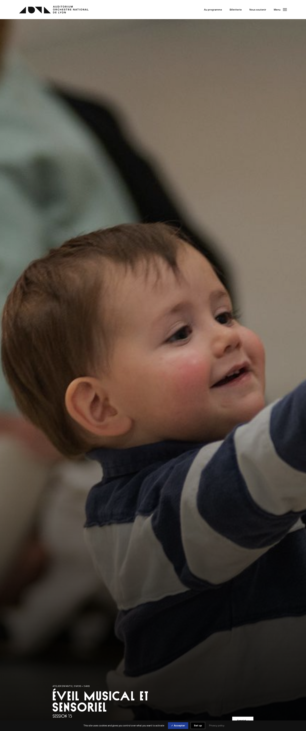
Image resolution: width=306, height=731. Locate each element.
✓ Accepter (178, 725)
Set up (198, 725)
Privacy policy (216, 725)
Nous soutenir (257, 9)
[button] (279, 9)
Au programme (213, 9)
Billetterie (236, 9)
